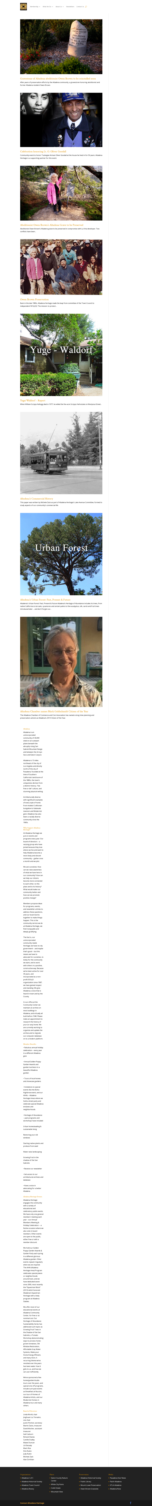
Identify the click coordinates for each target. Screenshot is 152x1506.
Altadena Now (115, 1489)
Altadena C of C (27, 1478)
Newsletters (70, 7)
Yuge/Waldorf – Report (32, 400)
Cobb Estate (55, 1488)
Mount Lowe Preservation (91, 1485)
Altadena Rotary (28, 1489)
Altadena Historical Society (32, 1481)
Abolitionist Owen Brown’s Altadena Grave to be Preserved (51, 225)
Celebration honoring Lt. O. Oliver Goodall (43, 151)
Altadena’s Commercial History (36, 498)
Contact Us (80, 7)
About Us (59, 7)
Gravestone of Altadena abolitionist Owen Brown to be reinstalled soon (58, 78)
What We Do (47, 7)
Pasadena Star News (118, 1478)
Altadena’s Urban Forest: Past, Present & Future (45, 599)
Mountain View (57, 1492)
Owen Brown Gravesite (89, 1489)
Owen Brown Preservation (34, 299)
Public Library (86, 1481)
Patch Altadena (115, 1481)
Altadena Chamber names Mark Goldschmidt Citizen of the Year (54, 711)
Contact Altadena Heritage (32, 1503)
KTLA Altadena (115, 1485)
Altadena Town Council (30, 1485)
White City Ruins (57, 1484)
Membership (34, 7)
